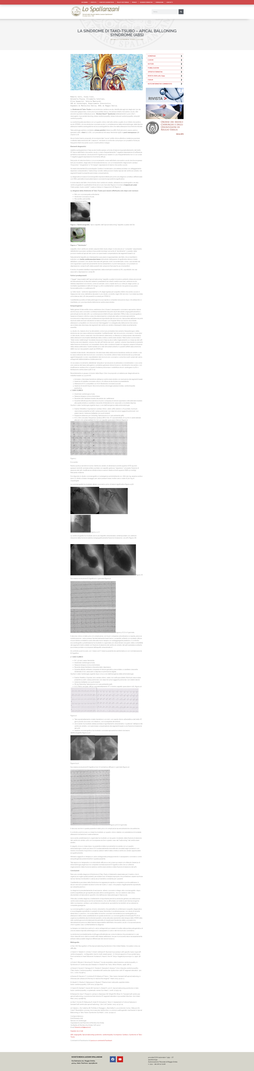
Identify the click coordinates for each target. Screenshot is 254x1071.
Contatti (169, 2)
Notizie (151, 64)
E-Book (150, 60)
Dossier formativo (146, 2)
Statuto (93, 2)
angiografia (78, 1035)
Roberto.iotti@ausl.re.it (83, 1027)
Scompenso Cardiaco (120, 1035)
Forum (150, 80)
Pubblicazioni (137, 39)
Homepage (152, 56)
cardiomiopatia (107, 1035)
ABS (71, 1035)
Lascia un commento (97, 1040)
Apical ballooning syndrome (92, 1035)
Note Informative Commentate (160, 84)
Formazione (159, 2)
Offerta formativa (155, 72)
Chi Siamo (84, 2)
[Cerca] (181, 11)
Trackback (108, 1040)
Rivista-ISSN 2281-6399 (156, 76)
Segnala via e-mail (76, 1031)
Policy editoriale (123, 2)
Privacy (134, 2)
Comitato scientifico (106, 2)
